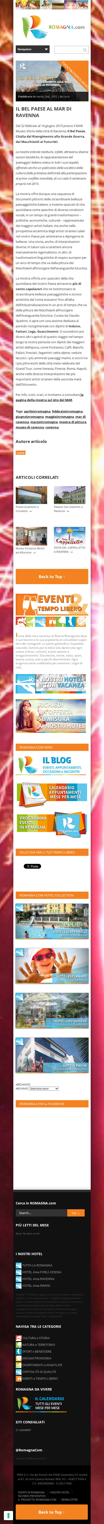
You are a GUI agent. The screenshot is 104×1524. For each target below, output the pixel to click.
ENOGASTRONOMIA (36, 1358)
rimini (50, 1312)
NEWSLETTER (69, 1499)
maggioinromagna (59, 416)
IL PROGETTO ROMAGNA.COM (37, 1499)
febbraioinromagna (67, 411)
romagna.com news (66, 1312)
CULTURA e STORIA (36, 1338)
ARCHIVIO (22, 1088)
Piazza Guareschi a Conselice (27, 509)
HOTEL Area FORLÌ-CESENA (41, 1272)
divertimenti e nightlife (47, 1298)
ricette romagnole (36, 1312)
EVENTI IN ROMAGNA (31, 1492)
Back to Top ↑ (52, 576)
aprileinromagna (37, 411)
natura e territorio (71, 1301)
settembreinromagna (28, 1316)
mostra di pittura (72, 422)
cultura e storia (25, 1298)
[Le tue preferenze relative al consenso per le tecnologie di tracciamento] (8, 1515)
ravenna (52, 427)
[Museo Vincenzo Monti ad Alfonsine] (31, 544)
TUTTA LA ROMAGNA (37, 1265)
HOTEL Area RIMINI (36, 1285)
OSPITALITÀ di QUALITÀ (39, 1372)
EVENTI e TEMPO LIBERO (40, 1378)
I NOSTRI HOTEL (60, 1492)
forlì (44, 1301)
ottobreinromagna (66, 1309)
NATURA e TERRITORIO (38, 1344)
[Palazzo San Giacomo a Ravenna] (69, 503)
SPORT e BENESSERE (37, 1351)
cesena (66, 1294)
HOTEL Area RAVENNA (38, 1279)
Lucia (20, 453)
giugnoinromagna (30, 416)
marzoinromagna (44, 422)
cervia (57, 1294)
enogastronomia (71, 1298)
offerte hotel (47, 1305)
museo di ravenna (30, 427)
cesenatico (77, 1294)
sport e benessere (51, 1316)
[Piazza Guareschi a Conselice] (31, 503)
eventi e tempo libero (28, 1301)
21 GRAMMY (23, 1430)
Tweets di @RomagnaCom (31, 1458)
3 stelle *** (23, 1294)
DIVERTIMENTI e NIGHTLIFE (42, 1365)
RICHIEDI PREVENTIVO (32, 1496)
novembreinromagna (28, 1305)
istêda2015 (53, 1301)
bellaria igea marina (42, 1294)
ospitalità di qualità (43, 1309)
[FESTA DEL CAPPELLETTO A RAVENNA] (69, 543)
